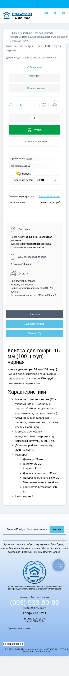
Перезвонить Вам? (34, 608)
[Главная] (7, 33)
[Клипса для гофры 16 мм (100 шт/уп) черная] (34, 57)
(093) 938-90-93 (34, 602)
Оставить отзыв (36, 88)
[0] (45, 16)
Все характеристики (49, 196)
